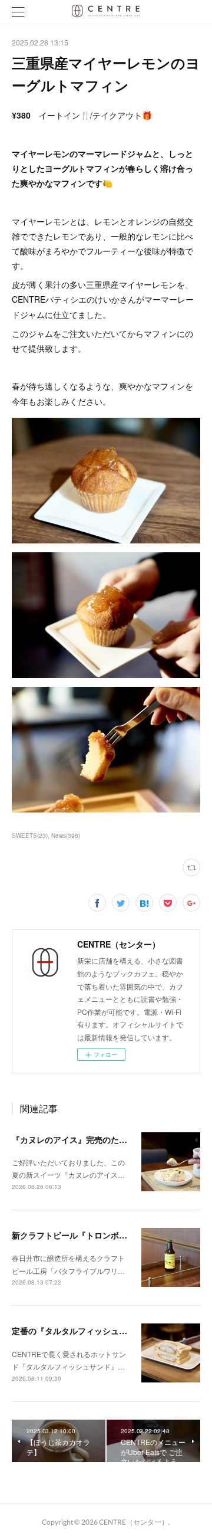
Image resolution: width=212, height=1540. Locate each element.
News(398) (65, 835)
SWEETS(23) (30, 835)
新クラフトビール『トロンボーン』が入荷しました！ (111, 1235)
